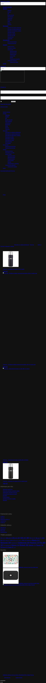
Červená (2, 246)
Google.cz (2, 529)
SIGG (9, 21)
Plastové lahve (13, 54)
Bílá (24, 540)
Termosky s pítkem (11, 34)
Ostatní (5, 45)
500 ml (24, 537)
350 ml (16, 538)
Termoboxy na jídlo (12, 48)
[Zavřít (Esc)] (4, 680)
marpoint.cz (3, 521)
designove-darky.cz (5, 519)
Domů (1, 171)
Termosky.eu (7, 677)
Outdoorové (24, 542)
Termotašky (10, 38)
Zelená (32, 545)
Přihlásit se (3, 66)
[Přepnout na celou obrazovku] (2, 680)
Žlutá (14, 547)
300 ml (9, 538)
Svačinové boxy (11, 46)
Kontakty (5, 495)
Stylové (12, 246)
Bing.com (2, 530)
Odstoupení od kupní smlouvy (10, 492)
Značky (5, 8)
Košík (4, 63)
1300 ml (39, 244)
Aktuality (5, 500)
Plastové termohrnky (12, 43)
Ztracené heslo (4, 106)
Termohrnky (6, 40)
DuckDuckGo (3, 532)
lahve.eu (2, 518)
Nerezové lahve (13, 51)
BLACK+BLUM (11, 15)
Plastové (34, 542)
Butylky (11, 57)
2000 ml (16, 540)
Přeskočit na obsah (5, 1)
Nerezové (7, 246)
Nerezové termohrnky (12, 41)
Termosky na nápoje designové (14, 29)
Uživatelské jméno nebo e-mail (8, 89)
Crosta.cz (2, 522)
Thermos (9, 24)
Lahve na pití (10, 49)
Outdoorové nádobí (14, 62)
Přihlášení (13, 101)
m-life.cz (2, 516)
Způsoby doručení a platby (9, 498)
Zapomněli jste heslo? (5, 104)
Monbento (10, 19)
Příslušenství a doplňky (15, 59)
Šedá (10, 547)
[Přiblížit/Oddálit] (0, 680)
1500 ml (12, 540)
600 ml (32, 538)
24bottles (9, 10)
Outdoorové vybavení (12, 60)
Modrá (36, 540)
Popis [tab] (4, 194)
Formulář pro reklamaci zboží (10, 494)
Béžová (20, 540)
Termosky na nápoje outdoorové (14, 27)
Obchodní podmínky (8, 489)
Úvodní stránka (7, 7)
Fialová (29, 540)
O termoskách (6, 497)
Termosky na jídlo (11, 32)
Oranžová (14, 543)
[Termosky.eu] (12, 82)
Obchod (5, 171)
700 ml (38, 538)
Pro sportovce (7, 545)
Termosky (5, 26)
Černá (39, 545)
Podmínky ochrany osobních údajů (11, 491)
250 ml (3, 538)
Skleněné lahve (13, 52)
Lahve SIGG (12, 56)
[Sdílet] (3, 680)
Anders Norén (19, 677)
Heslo (2, 95)
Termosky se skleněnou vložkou (14, 30)
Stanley (9, 23)
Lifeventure (10, 18)
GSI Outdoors (10, 16)
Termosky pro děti (11, 35)
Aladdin (9, 12)
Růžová (15, 545)
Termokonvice (10, 37)
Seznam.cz (3, 527)
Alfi (8, 13)
